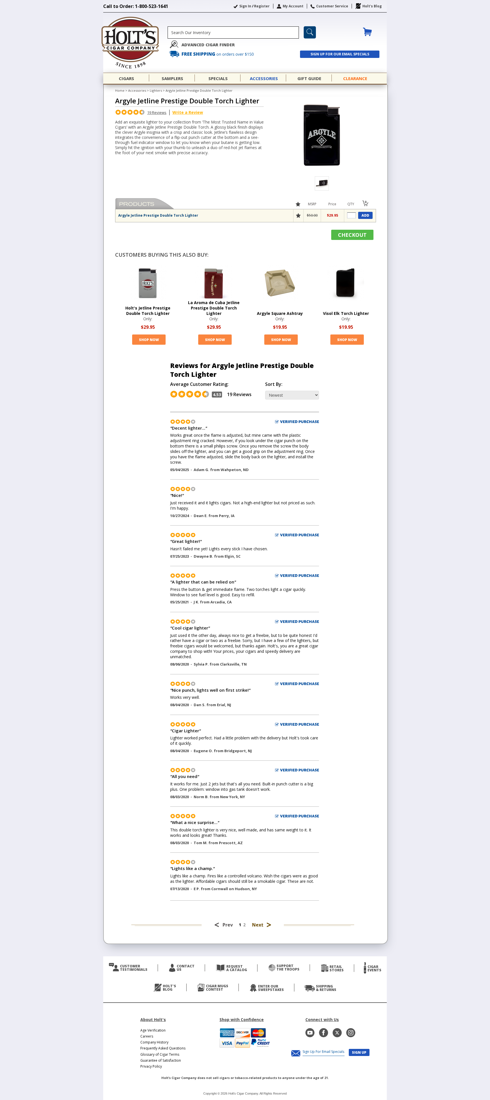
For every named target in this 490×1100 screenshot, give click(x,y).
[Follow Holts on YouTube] (309, 1032)
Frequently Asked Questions (162, 1048)
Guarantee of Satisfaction (160, 1060)
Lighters (156, 90)
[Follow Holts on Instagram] (350, 1032)
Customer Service (332, 6)
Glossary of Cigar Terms (159, 1054)
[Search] (310, 32)
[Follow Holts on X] (337, 1032)
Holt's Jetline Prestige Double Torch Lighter (147, 310)
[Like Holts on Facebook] (323, 1032)
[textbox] (233, 32)
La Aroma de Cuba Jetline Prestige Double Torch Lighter (214, 308)
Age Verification (153, 1030)
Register (262, 6)
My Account (293, 6)
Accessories (137, 90)
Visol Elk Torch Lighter (346, 313)
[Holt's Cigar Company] (135, 42)
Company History (154, 1042)
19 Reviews (156, 112)
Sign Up (359, 1052)
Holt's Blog (372, 6)
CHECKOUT (352, 234)
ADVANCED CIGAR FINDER (208, 44)
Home (119, 90)
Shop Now (149, 339)
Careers (146, 1036)
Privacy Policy (151, 1066)
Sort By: (273, 384)
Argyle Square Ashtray (280, 313)
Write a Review (187, 112)
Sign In (245, 6)
